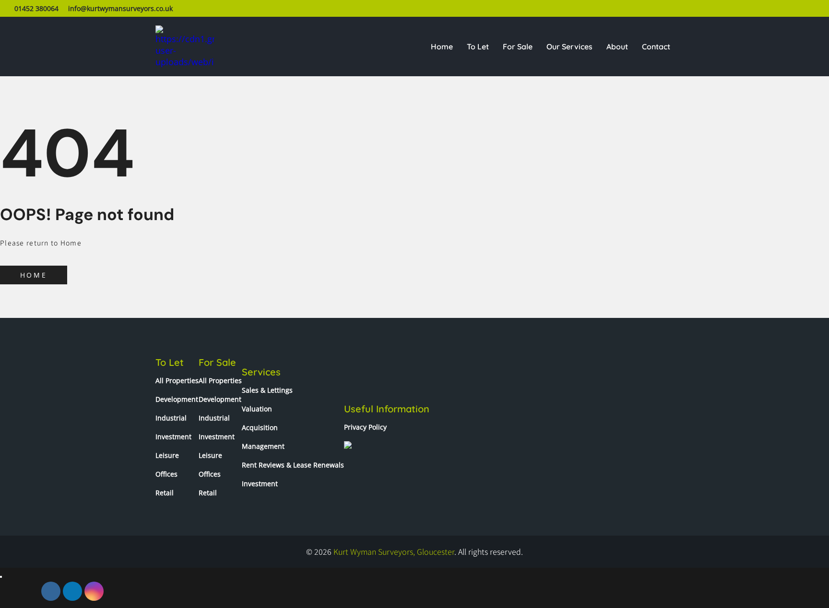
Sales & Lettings (267, 390)
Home (442, 46)
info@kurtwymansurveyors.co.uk (120, 8)
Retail (164, 492)
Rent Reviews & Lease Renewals (293, 464)
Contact (656, 46)
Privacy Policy (365, 427)
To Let (478, 46)
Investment (173, 436)
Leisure (167, 455)
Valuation (257, 408)
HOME (33, 275)
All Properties (177, 380)
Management (263, 446)
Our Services (569, 46)
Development (176, 399)
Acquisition (260, 427)
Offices (166, 474)
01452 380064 (36, 8)
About (617, 46)
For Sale (518, 46)
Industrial (171, 417)
